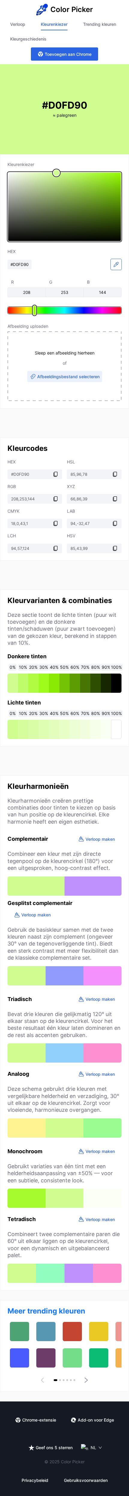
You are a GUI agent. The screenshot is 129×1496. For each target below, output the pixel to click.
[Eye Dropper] (116, 264)
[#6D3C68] (46, 1358)
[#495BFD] (19, 1358)
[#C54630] (72, 1331)
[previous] (43, 1380)
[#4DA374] (19, 1331)
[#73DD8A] (72, 1358)
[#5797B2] (46, 1331)
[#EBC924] (98, 1331)
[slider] (65, 207)
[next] (85, 1380)
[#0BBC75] (98, 1358)
